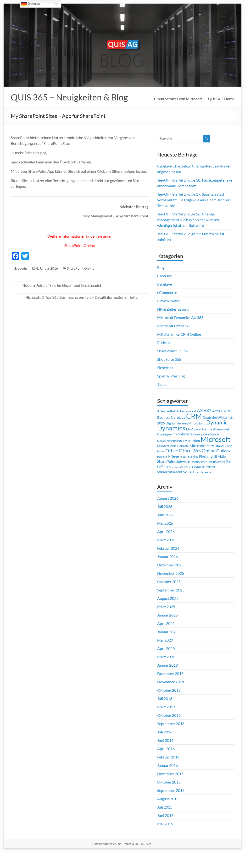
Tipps (161, 384)
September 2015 (170, 790)
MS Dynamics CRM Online (179, 334)
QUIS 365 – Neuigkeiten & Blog (69, 97)
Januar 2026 (167, 556)
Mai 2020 (165, 640)
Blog (161, 267)
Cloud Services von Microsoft (178, 98)
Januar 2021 (167, 631)
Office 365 (190, 450)
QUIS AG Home (221, 98)
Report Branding (188, 456)
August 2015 (167, 798)
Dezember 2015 (170, 773)
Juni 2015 (165, 815)
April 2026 (166, 531)
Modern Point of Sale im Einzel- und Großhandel (59, 285)
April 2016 (166, 748)
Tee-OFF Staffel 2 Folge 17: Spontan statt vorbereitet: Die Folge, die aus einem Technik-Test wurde (194, 200)
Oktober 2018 (169, 690)
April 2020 (166, 648)
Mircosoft (197, 446)
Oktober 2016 (169, 715)
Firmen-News (168, 300)
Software (183, 462)
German (34, 3)
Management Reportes (170, 440)
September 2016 (170, 723)
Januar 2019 (167, 665)
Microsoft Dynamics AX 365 (180, 317)
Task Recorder (198, 461)
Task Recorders (216, 461)
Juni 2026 (165, 514)
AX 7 (214, 411)
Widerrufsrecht (170, 472)
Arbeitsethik (166, 411)
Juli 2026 (164, 506)
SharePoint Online (79, 245)
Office (171, 450)
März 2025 (166, 606)
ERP (189, 429)
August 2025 (167, 598)
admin (22, 268)
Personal (162, 456)
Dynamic (217, 422)
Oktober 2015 (169, 782)
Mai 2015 (165, 823)
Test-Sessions (171, 467)
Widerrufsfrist (204, 467)
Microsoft (215, 439)
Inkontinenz (182, 434)
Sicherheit (165, 367)
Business (163, 417)
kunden (215, 434)
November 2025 (170, 573)
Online (209, 450)
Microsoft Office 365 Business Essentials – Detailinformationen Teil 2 (83, 297)
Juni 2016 (165, 740)
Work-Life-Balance (197, 472)
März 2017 (166, 707)
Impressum (131, 844)
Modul (161, 451)
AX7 (208, 410)
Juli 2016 (164, 732)
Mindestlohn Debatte (173, 446)
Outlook (223, 450)
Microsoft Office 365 (174, 326)
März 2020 (166, 656)
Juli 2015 (164, 807)
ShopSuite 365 (169, 359)
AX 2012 (224, 411)
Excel (197, 429)
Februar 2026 (168, 548)
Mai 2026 (165, 523)
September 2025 (170, 590)
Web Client (186, 467)
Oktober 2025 (169, 581)
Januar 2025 (167, 615)
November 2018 (170, 682)
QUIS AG (146, 844)
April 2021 (166, 623)
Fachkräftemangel (215, 429)
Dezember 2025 (170, 565)
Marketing (192, 441)
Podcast (164, 342)
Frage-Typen (164, 434)
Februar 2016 (168, 757)
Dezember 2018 (170, 673)
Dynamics (171, 428)
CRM (194, 416)
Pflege (173, 456)
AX (200, 410)
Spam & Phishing (171, 376)
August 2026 (167, 498)
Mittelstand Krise (219, 446)
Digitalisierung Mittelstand (186, 423)
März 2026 (166, 540)
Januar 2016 (167, 765)
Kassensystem (201, 434)
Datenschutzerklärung (106, 844)
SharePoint (166, 461)
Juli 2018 (164, 698)
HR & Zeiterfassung (173, 309)
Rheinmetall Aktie (212, 456)
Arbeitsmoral (186, 411)
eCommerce (167, 292)
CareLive (164, 275)
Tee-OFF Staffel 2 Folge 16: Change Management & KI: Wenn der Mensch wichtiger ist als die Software (188, 220)
